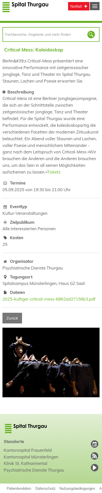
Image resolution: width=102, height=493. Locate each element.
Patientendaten (19, 488)
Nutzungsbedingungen (77, 488)
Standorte (14, 441)
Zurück (12, 318)
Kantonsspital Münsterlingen (31, 456)
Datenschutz (45, 488)
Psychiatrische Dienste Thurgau (34, 470)
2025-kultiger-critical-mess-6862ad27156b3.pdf (49, 299)
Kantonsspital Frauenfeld (28, 450)
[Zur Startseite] (25, 9)
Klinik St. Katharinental (25, 463)
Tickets (53, 172)
